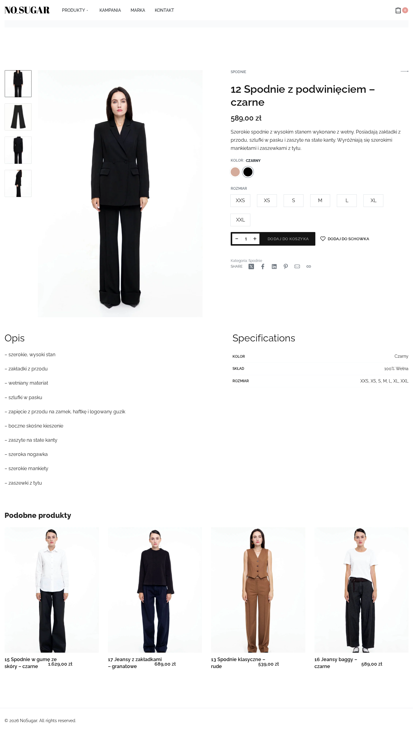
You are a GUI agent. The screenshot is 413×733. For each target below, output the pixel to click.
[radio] (240, 201)
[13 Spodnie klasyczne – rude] (258, 590)
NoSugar (28, 720)
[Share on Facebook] (262, 266)
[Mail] (297, 266)
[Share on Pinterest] (285, 266)
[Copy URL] (308, 266)
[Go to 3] (18, 150)
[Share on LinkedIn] (274, 266)
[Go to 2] (18, 117)
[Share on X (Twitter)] (251, 266)
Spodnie (238, 72)
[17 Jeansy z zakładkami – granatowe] (155, 590)
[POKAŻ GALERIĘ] (120, 193)
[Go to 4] (18, 183)
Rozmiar (239, 188)
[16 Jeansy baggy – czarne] (361, 590)
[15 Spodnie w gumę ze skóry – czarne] (52, 590)
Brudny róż (235, 172)
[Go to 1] (18, 83)
